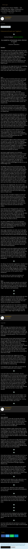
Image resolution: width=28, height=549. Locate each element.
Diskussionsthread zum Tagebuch (11, 31)
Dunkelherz (4, 12)
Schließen (13, 547)
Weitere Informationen (5, 547)
